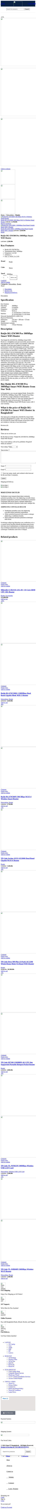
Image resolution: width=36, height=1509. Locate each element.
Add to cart (13, 277)
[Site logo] (18, 6)
